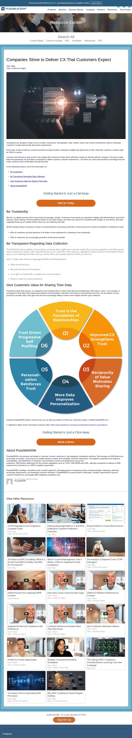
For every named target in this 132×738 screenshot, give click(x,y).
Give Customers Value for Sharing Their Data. (29, 181)
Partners (101, 9)
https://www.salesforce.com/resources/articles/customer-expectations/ (79, 425)
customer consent (48, 456)
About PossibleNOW (18, 186)
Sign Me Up (64, 719)
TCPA (67, 463)
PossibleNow (35, 479)
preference (61, 456)
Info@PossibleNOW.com (98, 420)
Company (90, 9)
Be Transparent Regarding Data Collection (27, 176)
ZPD (100, 41)
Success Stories (76, 9)
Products (52, 9)
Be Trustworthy (16, 172)
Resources (112, 9)
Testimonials (89, 41)
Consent (9, 157)
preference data (24, 157)
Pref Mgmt (76, 41)
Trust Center (125, 9)
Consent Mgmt (36, 41)
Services (62, 9)
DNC (67, 41)
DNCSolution (21, 463)
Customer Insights (54, 41)
